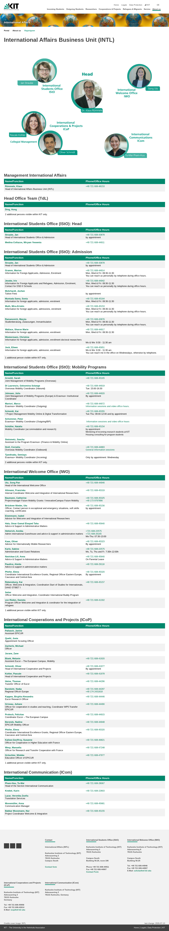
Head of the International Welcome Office (25, 484)
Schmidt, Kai (11, 411)
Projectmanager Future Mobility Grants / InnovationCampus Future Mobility (42, 499)
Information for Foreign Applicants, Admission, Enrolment (33, 271)
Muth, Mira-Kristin (14, 306)
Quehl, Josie (11, 638)
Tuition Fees (15, 292)
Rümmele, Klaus (13, 186)
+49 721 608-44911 (95, 242)
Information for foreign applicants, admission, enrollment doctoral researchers (43, 338)
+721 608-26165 (94, 534)
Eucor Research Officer (19, 697)
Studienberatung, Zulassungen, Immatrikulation (28, 320)
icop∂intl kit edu (18, 910)
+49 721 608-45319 (95, 490)
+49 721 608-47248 (95, 747)
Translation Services (16, 797)
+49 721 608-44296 (95, 681)
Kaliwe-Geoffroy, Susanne (18, 740)
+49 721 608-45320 (95, 572)
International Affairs (17, 22)
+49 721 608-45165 (95, 378)
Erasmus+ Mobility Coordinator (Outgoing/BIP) (28, 420)
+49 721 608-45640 (95, 523)
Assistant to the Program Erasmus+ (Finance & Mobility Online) (36, 440)
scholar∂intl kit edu (142, 871)
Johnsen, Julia (12, 393)
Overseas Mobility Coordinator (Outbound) (26, 448)
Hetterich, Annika (14, 531)
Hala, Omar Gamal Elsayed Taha (22, 523)
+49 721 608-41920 (95, 658)
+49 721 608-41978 (95, 673)
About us (156, 9)
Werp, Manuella (13, 747)
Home (116, 5)
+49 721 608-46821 (95, 740)
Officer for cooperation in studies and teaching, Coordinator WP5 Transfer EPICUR (41, 707)
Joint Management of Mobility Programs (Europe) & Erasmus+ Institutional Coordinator (41, 396)
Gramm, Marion (13, 270)
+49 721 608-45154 (95, 426)
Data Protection (135, 5)
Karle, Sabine (12, 549)
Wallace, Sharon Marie (16, 329)
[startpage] (164, 9)
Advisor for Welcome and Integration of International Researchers (37, 517)
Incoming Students (55, 9)
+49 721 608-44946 (95, 482)
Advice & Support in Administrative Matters (26, 524)
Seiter (8, 592)
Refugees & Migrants (132, 9)
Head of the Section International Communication (29, 784)
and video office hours (117, 406)
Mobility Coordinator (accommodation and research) (30, 427)
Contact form (51, 867)
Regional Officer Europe (17, 690)
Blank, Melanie (12, 658)
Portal (6, 31)
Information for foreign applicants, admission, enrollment (32, 330)
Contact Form (92, 872)
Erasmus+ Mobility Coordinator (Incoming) (26, 456)
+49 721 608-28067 (95, 783)
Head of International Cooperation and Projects (28, 667)
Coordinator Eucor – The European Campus (26, 715)
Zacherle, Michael (14, 646)
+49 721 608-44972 (95, 403)
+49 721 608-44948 (95, 722)
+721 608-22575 (94, 531)
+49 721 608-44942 (95, 281)
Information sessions (96, 406)
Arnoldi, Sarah (12, 378)
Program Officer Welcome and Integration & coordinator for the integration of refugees (42, 603)
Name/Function (14, 181)
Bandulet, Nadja (13, 689)
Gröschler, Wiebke (14, 755)
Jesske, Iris (11, 281)
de (158, 5)
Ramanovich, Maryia (15, 319)
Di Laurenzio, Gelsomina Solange (22, 385)
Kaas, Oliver (11, 541)
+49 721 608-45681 (95, 803)
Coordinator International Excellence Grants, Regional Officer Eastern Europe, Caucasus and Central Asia (43, 575)
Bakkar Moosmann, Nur (17, 811)
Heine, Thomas (13, 681)
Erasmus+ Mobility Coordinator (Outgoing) (26, 405)
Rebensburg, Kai (13, 582)
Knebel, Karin (12, 791)
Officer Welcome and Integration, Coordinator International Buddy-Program (42, 593)
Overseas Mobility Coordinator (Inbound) (25, 387)
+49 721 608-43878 (95, 235)
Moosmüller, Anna (14, 803)
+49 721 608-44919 (95, 385)
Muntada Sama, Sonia (16, 298)
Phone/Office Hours (97, 181)
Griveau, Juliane (13, 704)
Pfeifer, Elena (12, 572)
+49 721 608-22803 (95, 791)
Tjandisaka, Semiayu (16, 455)
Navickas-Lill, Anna (15, 556)
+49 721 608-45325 (95, 498)
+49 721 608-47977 (95, 755)
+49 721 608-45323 (95, 541)
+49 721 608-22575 (95, 549)
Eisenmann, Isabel (14, 516)
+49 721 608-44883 (95, 447)
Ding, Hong (11, 209)
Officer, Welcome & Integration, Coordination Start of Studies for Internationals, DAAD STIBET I (44, 585)
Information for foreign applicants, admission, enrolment (32, 300)
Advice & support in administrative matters (26, 565)
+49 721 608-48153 (95, 186)
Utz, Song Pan (12, 482)
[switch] (164, 5)
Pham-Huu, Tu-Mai (14, 783)
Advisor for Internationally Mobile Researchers (28, 542)
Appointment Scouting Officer (19, 639)
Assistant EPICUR (14, 632)
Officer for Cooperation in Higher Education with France (32, 741)
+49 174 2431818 (94, 691)
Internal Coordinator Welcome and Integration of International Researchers (41, 491)
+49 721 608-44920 (95, 393)
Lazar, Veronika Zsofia (16, 796)
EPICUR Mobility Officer (17, 723)
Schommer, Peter (14, 419)
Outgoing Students (75, 9)
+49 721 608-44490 (95, 704)
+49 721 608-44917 (95, 329)
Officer (14, 647)
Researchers (91, 9)
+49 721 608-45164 (95, 298)
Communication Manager (17, 804)
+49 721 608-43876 (95, 319)
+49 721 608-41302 (95, 600)
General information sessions (100, 450)
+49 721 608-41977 (95, 666)
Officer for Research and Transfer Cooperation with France (34, 748)
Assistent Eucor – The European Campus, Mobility (30, 659)
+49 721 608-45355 (95, 411)
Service (147, 9)
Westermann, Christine (17, 337)
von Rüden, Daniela (15, 600)
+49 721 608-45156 (95, 505)
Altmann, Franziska (15, 490)
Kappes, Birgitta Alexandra (19, 696)
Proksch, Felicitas (14, 714)
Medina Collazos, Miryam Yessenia (23, 242)
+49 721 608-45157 (95, 582)
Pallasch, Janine (13, 630)
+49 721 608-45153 (95, 306)
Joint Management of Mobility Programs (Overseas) (30, 379)
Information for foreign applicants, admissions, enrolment (33, 307)
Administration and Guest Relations (22, 550)
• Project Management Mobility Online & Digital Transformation (36, 412)
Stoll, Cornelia (12, 447)
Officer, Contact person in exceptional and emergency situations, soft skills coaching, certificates (42, 508)
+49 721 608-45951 (95, 347)
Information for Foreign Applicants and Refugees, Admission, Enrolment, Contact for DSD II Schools (40, 283)
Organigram (29, 31)
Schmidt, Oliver (13, 666)
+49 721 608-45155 (95, 811)
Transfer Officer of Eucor (17, 682)
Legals (124, 5)
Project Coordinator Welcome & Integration (26, 812)
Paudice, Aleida (13, 564)
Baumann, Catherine (15, 498)
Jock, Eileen (11, 347)
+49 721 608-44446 (95, 696)
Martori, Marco (12, 403)
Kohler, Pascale (13, 673)
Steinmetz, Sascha (14, 439)
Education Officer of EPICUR (19, 756)
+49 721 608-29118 (95, 564)
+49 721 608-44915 (95, 714)
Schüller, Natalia (13, 426)
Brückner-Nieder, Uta (16, 505)
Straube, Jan (11, 235)
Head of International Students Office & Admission (29, 236)
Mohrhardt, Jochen (15, 291)
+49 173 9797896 (94, 500)
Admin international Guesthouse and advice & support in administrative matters (44, 532)
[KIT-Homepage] (11, 6)
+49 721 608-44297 (95, 689)
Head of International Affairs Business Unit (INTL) (29, 187)
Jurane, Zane (11, 653)
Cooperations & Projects (110, 9)
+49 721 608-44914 (95, 270)
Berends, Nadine (13, 722)
